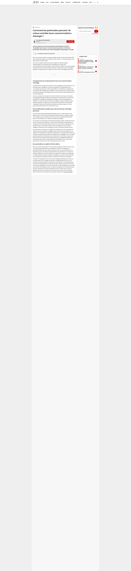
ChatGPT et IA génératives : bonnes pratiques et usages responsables (86, 61)
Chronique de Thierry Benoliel (43, 40)
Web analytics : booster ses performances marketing (86, 67)
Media (62, 2)
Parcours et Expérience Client (86, 72)
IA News (42, 2)
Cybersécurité (76, 2)
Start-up (67, 2)
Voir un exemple (95, 33)
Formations (83, 56)
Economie (85, 2)
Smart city (37, 27)
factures (37, 97)
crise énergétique (68, 171)
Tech (47, 2)
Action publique (54, 2)
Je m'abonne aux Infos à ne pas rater (46, 53)
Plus (90, 2)
